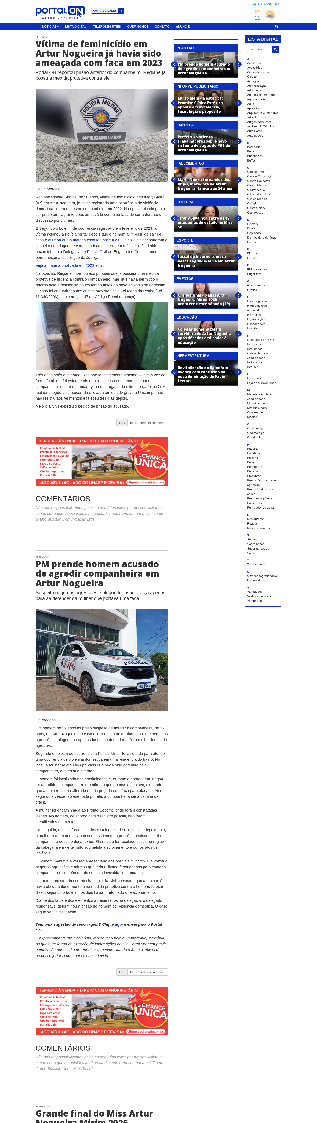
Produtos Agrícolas (260, 498)
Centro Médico (257, 185)
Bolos (251, 151)
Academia (254, 63)
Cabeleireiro (255, 171)
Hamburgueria (257, 301)
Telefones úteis (107, 26)
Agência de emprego (261, 94)
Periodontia (255, 466)
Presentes (254, 475)
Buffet (251, 160)
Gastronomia (256, 285)
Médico (252, 417)
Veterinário (254, 600)
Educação (187, 317)
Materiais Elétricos (259, 403)
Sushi (251, 553)
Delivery (252, 224)
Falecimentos (190, 163)
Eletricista (253, 253)
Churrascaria (256, 190)
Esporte (185, 240)
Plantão (185, 48)
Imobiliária (254, 344)
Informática (254, 348)
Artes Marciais (257, 117)
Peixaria (252, 457)
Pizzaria (252, 471)
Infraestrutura (193, 356)
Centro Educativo (259, 180)
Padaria (252, 448)
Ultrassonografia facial (262, 576)
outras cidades (107, 11)
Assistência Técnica (260, 126)
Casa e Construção (260, 176)
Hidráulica (254, 314)
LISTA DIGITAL (263, 39)
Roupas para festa (259, 528)
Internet (252, 367)
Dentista (252, 228)
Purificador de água (260, 507)
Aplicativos (254, 108)
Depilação (254, 233)
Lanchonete (255, 378)
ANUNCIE (183, 26)
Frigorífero (254, 274)
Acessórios (254, 67)
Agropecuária (256, 99)
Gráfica (252, 290)
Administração (257, 85)
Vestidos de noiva (259, 596)
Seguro (252, 539)
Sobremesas (255, 544)
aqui (119, 924)
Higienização (256, 319)
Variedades (254, 591)
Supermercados (258, 548)
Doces (251, 242)
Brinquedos (255, 156)
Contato (162, 26)
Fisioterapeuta (257, 269)
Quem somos (137, 26)
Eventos (252, 258)
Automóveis (255, 135)
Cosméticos (255, 212)
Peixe (251, 462)
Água (250, 103)
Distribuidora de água (261, 237)
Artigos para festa (259, 122)
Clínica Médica (257, 199)
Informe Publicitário (197, 86)
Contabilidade (256, 208)
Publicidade (255, 503)
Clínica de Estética (259, 194)
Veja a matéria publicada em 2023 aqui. (70, 265)
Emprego (185, 125)
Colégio (252, 203)
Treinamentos (256, 564)
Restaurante (255, 519)
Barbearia (254, 147)
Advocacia (254, 90)
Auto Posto (254, 131)
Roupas (252, 523)
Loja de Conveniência (262, 383)
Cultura (185, 202)
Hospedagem (256, 323)
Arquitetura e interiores (262, 113)
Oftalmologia (255, 428)
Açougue (253, 81)
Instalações (255, 362)
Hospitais (253, 328)
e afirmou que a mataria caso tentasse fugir (81, 240)
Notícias (49, 26)
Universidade (256, 580)
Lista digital (75, 26)
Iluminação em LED (260, 339)
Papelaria (253, 453)
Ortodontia (254, 437)
